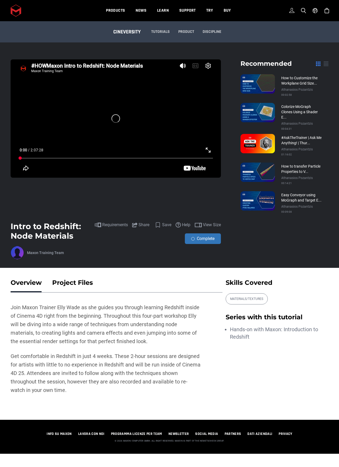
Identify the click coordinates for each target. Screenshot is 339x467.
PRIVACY (285, 433)
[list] (326, 63)
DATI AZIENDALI (259, 433)
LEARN (163, 10)
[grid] (318, 63)
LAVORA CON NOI (91, 433)
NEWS (141, 10)
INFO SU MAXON (59, 433)
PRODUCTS (115, 10)
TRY (209, 10)
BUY (227, 10)
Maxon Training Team (45, 253)
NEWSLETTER (178, 433)
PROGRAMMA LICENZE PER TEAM (136, 433)
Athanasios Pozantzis (297, 89)
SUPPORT (187, 10)
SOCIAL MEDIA (206, 433)
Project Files (72, 282)
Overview (26, 282)
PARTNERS (233, 433)
